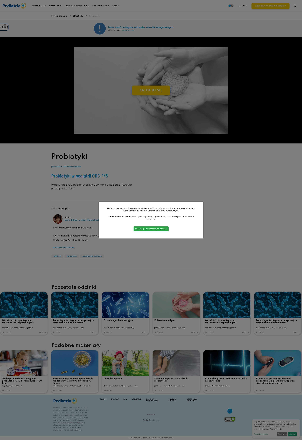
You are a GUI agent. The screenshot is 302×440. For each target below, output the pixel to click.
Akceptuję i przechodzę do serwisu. (151, 229)
